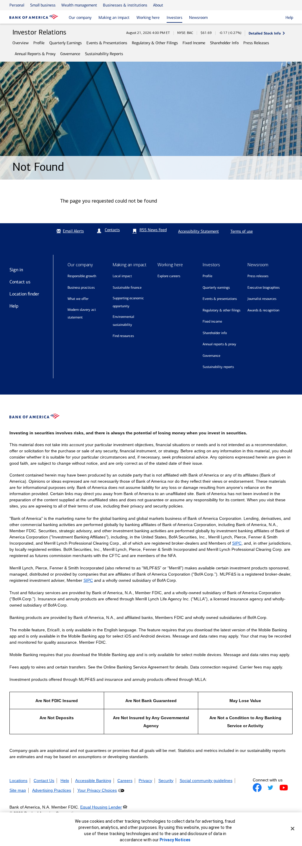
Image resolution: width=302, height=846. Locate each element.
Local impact (122, 276)
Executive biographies (263, 287)
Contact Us (44, 780)
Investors (174, 17)
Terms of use (241, 231)
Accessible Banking (93, 780)
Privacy (145, 780)
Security (165, 780)
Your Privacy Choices (97, 790)
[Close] (292, 828)
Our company (80, 17)
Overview (20, 42)
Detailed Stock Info (265, 33)
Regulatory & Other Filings (155, 42)
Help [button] (289, 17)
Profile (39, 42)
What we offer (78, 299)
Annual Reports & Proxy (35, 53)
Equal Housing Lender (101, 807)
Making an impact (114, 17)
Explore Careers (168, 276)
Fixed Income (194, 42)
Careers (124, 780)
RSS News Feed (153, 229)
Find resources (123, 336)
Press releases (257, 276)
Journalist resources (261, 299)
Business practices (81, 287)
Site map (17, 790)
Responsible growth (82, 276)
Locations (18, 780)
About (158, 5)
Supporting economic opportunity (128, 302)
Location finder (24, 294)
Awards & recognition (263, 310)
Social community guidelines (206, 780)
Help (13, 306)
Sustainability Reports (104, 53)
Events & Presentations (106, 42)
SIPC (237, 543)
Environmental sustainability (123, 321)
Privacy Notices (175, 839)
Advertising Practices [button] (51, 790)
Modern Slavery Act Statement (82, 314)
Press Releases (256, 42)
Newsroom (198, 17)
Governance (70, 53)
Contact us (19, 282)
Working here (148, 17)
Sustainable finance (127, 287)
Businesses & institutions (125, 5)
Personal (16, 5)
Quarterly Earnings (65, 42)
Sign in (16, 269)
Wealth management (79, 5)
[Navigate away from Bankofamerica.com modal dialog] (257, 787)
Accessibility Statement (198, 231)
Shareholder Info (224, 42)
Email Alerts (73, 231)
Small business (42, 5)
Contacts (112, 229)
